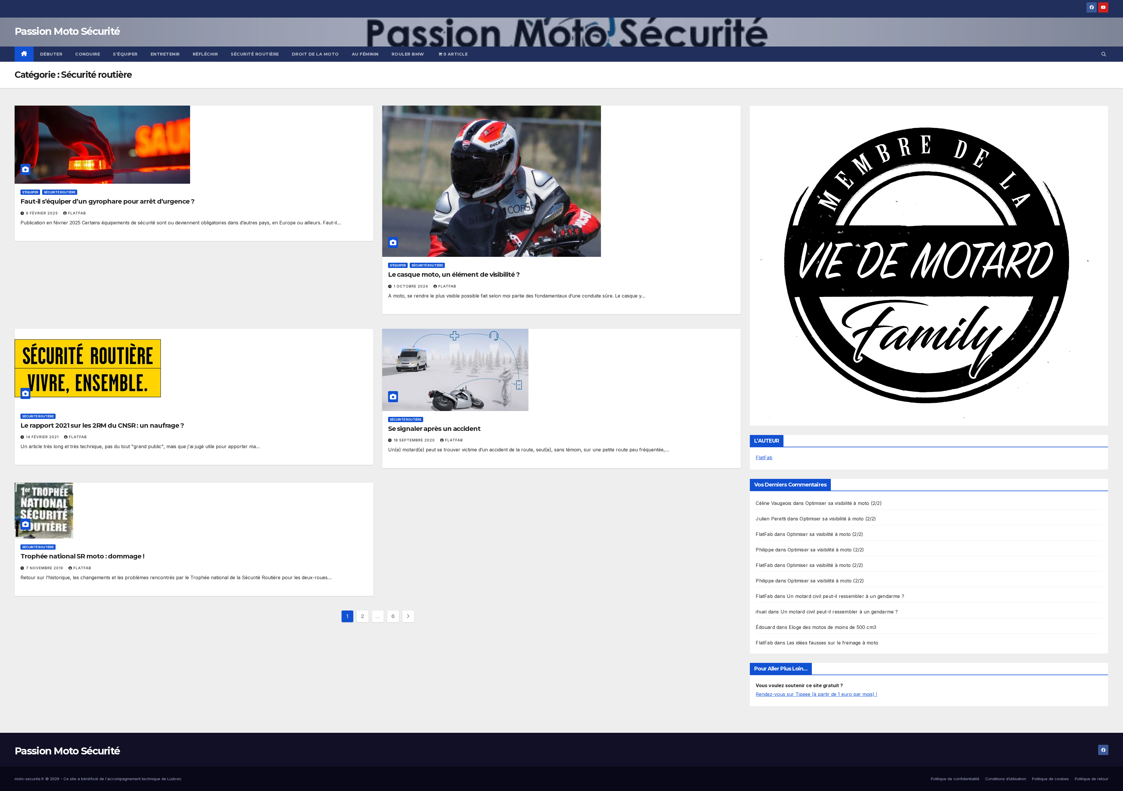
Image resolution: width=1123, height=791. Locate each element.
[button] (1103, 54)
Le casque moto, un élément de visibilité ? (454, 274)
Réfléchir (205, 54)
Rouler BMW (408, 54)
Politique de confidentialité (955, 778)
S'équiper (30, 192)
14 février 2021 (43, 437)
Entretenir (165, 54)
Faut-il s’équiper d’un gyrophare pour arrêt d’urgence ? (107, 201)
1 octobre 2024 (411, 286)
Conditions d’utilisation (1005, 778)
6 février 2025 (42, 213)
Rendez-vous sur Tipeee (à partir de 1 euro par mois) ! (816, 694)
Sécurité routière (255, 54)
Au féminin (365, 54)
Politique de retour (1091, 778)
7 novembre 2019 (45, 568)
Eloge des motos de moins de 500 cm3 (832, 627)
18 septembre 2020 (415, 440)
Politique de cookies (1050, 778)
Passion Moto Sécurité (67, 31)
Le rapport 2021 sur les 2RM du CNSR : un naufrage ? (102, 425)
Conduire (87, 54)
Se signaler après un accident (434, 429)
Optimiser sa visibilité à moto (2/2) (843, 503)
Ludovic (174, 778)
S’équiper (125, 54)
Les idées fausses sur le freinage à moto (832, 643)
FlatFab (77, 213)
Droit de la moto (315, 54)
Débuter (51, 54)
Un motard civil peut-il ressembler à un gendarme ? (845, 596)
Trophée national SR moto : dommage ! (82, 556)
